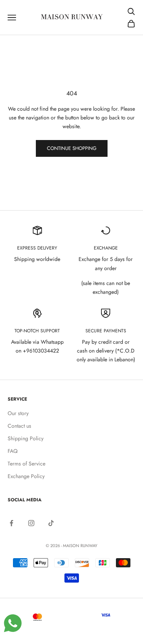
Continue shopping (71, 148)
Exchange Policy (26, 476)
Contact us (19, 426)
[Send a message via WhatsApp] (13, 623)
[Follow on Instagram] (31, 523)
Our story (18, 413)
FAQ (13, 451)
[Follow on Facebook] (11, 523)
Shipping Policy (25, 438)
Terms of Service (26, 463)
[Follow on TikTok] (51, 523)
